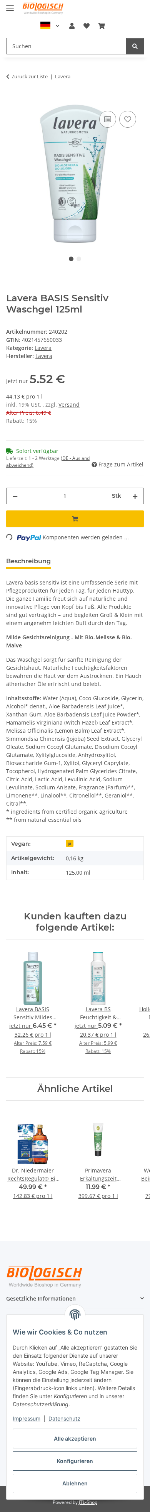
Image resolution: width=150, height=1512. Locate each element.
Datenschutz (64, 1418)
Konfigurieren (75, 1461)
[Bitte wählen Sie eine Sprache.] (50, 26)
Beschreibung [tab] (28, 561)
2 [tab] (79, 259)
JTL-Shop (88, 1502)
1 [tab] (71, 259)
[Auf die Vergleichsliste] (107, 119)
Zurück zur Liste (30, 76)
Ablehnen (75, 1483)
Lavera (43, 347)
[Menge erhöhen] (135, 496)
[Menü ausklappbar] (10, 5)
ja (69, 843)
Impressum (26, 1418)
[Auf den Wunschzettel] (127, 119)
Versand (69, 404)
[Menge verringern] (15, 496)
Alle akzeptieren (75, 1438)
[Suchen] (135, 46)
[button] (72, 26)
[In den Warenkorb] (12, 100)
